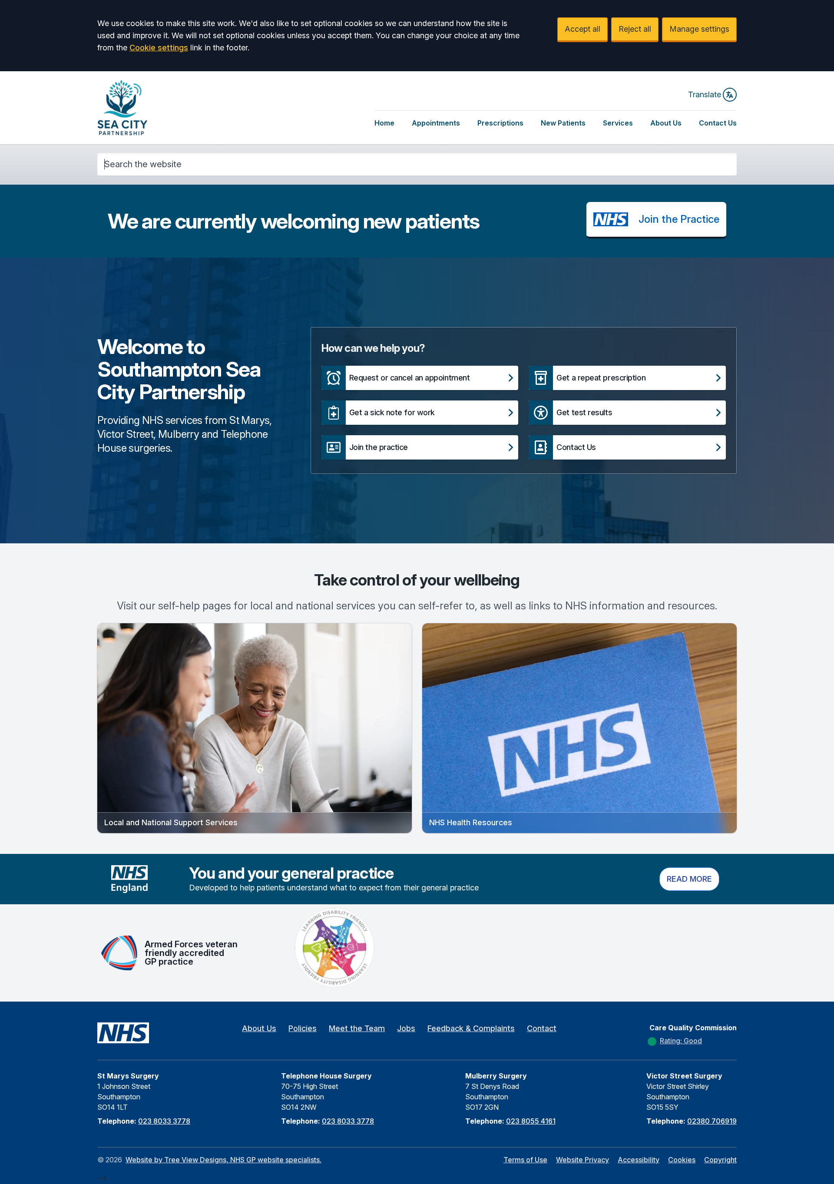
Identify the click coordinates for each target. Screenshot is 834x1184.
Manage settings (699, 28)
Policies (302, 1028)
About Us (666, 123)
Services (618, 123)
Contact (541, 1028)
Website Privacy (582, 1159)
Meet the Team (357, 1028)
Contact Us (718, 123)
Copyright (720, 1159)
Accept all (582, 28)
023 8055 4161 (531, 1121)
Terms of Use (525, 1159)
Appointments (436, 123)
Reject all (635, 28)
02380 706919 (712, 1121)
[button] (420, 378)
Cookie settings (158, 47)
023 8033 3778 (164, 1121)
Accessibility (638, 1159)
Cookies (681, 1159)
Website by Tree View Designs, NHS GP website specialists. (223, 1159)
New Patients (563, 123)
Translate (704, 94)
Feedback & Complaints (471, 1028)
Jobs (406, 1028)
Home (384, 123)
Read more (689, 878)
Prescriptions (500, 123)
